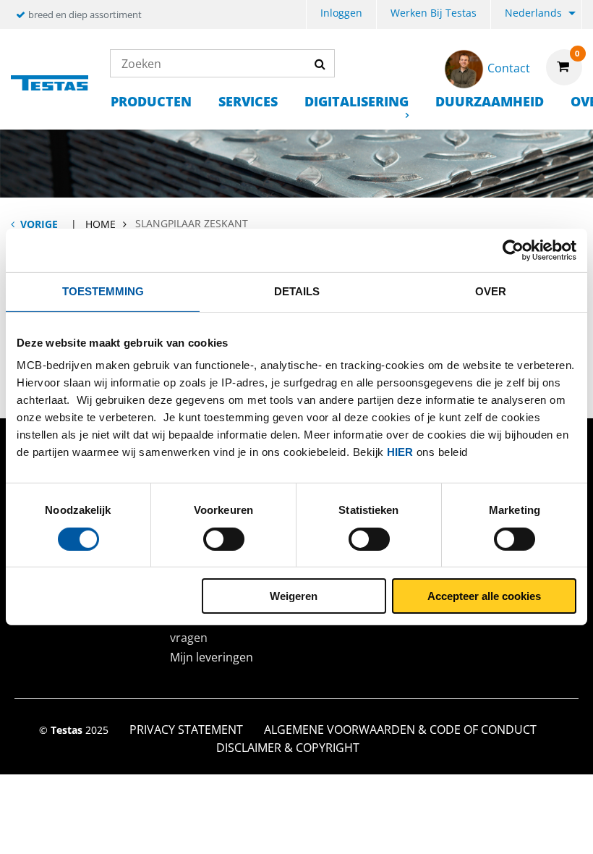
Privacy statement (186, 729)
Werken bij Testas (434, 13)
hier (400, 452)
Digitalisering (356, 101)
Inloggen (341, 13)
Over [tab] (490, 291)
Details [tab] (297, 291)
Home (100, 224)
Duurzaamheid (489, 101)
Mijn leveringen (211, 657)
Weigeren (293, 596)
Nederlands (533, 13)
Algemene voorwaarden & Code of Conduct (400, 729)
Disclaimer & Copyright (287, 748)
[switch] (223, 539)
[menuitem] (341, 15)
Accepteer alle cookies (484, 596)
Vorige (39, 224)
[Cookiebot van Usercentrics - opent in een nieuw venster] (513, 250)
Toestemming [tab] (103, 291)
